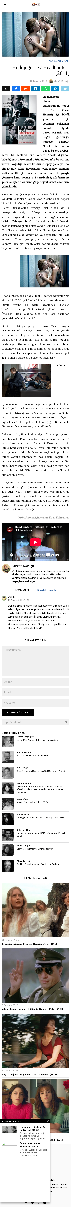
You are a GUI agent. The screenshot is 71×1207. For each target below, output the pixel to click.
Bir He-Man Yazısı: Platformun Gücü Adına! (37, 740)
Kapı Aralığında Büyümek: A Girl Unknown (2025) (41, 771)
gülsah (11, 596)
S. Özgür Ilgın (24, 830)
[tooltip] (6, 88)
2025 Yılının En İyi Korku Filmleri (32, 755)
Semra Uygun (23, 845)
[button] (66, 722)
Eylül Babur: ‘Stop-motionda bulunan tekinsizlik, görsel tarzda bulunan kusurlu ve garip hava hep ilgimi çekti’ (40, 789)
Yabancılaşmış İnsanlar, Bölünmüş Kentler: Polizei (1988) (41, 834)
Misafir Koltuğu (61, 81)
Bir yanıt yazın (45, 590)
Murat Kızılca (24, 752)
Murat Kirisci (23, 814)
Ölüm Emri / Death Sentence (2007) (30, 1145)
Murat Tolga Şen (25, 736)
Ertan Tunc (22, 799)
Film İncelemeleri (59, 61)
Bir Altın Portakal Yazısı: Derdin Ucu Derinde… (39, 864)
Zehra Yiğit (22, 768)
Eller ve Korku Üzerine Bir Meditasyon (35, 849)
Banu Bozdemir (24, 783)
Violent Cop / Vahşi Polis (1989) (32, 802)
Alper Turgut (23, 861)
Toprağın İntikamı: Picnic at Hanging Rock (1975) (41, 817)
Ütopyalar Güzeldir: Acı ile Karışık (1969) (33, 1128)
